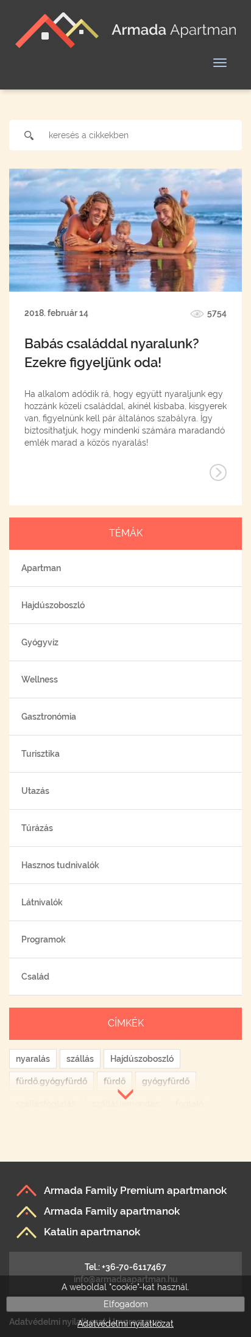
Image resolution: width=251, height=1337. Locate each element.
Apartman (41, 568)
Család (35, 976)
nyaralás (33, 1059)
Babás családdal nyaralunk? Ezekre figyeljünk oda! (111, 352)
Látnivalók (42, 902)
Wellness (39, 679)
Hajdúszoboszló (53, 605)
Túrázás (37, 828)
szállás (80, 1059)
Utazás (35, 791)
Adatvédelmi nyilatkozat (125, 1323)
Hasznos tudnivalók (60, 865)
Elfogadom (126, 1304)
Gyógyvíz (39, 642)
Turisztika (40, 754)
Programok (43, 939)
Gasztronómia (48, 716)
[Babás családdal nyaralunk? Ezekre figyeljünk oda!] (125, 230)
